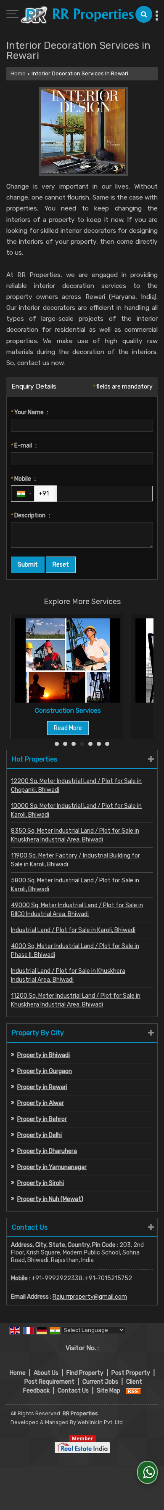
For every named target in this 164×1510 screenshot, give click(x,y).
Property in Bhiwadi (43, 1055)
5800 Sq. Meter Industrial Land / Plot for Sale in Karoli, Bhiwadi (75, 885)
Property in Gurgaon (44, 1071)
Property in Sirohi (40, 1183)
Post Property (130, 1373)
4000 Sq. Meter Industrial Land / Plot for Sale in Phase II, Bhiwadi (75, 951)
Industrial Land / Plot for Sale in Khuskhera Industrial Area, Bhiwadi (68, 975)
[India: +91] (22, 493)
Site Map (108, 1390)
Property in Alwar (40, 1103)
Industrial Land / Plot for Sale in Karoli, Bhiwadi (73, 930)
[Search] (143, 14)
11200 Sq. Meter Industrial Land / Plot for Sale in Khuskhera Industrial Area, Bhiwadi (75, 1000)
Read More (112, 728)
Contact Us (73, 1390)
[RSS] (133, 1390)
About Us (46, 1373)
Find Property (84, 1373)
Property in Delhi (39, 1135)
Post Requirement (49, 1381)
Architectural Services (112, 710)
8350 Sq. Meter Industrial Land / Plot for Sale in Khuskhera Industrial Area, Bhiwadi (75, 835)
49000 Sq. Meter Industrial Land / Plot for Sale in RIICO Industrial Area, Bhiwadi (77, 910)
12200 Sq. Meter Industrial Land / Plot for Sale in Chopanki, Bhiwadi (76, 786)
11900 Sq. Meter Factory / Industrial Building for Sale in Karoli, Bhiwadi (75, 860)
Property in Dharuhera (47, 1151)
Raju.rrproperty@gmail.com (90, 1296)
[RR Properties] (77, 15)
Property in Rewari (42, 1087)
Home (18, 73)
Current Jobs (100, 1381)
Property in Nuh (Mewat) (50, 1199)
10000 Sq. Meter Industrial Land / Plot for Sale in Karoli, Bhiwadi (76, 810)
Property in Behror (42, 1119)
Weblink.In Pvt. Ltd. (100, 1422)
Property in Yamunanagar (52, 1167)
